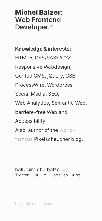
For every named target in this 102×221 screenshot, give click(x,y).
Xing (76, 175)
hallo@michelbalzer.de (42, 169)
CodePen (59, 175)
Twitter (22, 175)
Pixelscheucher (52, 139)
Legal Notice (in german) (36, 203)
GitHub (39, 175)
